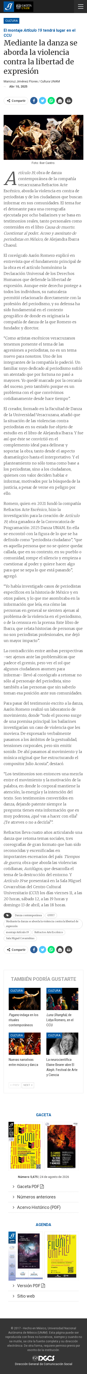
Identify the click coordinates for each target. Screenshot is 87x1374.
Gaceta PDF (27, 1186)
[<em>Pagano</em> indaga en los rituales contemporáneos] (25, 999)
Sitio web (24, 1296)
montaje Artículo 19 (17, 932)
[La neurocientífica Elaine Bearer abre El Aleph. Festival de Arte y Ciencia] (62, 1044)
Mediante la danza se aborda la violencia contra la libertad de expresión (42, 924)
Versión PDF (27, 1285)
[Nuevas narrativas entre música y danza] (25, 1044)
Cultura (11, 20)
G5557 (51, 915)
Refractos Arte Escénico (49, 932)
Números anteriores (35, 1196)
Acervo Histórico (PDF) (37, 1207)
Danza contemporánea (28, 915)
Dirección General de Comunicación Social (43, 1364)
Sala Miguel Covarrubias (20, 938)
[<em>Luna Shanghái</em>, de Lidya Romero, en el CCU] (62, 999)
